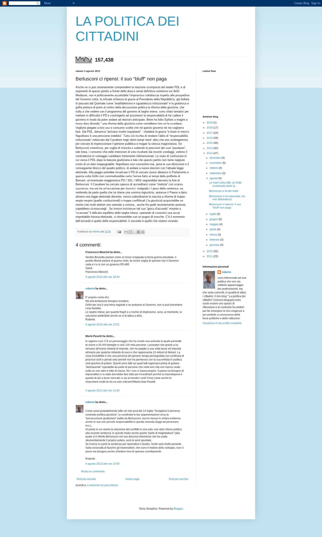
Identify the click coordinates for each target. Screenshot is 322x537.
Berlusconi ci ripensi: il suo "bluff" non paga (225, 206)
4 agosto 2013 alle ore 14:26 (102, 390)
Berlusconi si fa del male (223, 191)
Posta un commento (93, 471)
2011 (210, 256)
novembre (216, 162)
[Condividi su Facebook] (138, 232)
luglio (213, 214)
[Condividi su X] (134, 232)
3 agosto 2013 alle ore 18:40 (102, 276)
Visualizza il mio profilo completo (222, 323)
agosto (214, 178)
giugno (214, 219)
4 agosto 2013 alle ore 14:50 (102, 463)
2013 (210, 153)
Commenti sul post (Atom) (102, 485)
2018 (210, 127)
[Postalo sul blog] (130, 232)
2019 (210, 122)
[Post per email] (119, 231)
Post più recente (86, 479)
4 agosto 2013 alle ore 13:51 (102, 324)
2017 (210, 132)
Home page (133, 479)
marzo (214, 234)
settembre (216, 173)
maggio (214, 224)
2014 (210, 148)
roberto (90, 288)
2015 (210, 143)
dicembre (215, 157)
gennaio (215, 244)
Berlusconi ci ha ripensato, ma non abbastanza (227, 198)
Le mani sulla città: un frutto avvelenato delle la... (225, 184)
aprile (213, 229)
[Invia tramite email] (126, 232)
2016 (210, 137)
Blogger (178, 508)
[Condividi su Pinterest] (143, 232)
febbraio (215, 239)
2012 (210, 251)
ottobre (214, 167)
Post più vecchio (178, 479)
